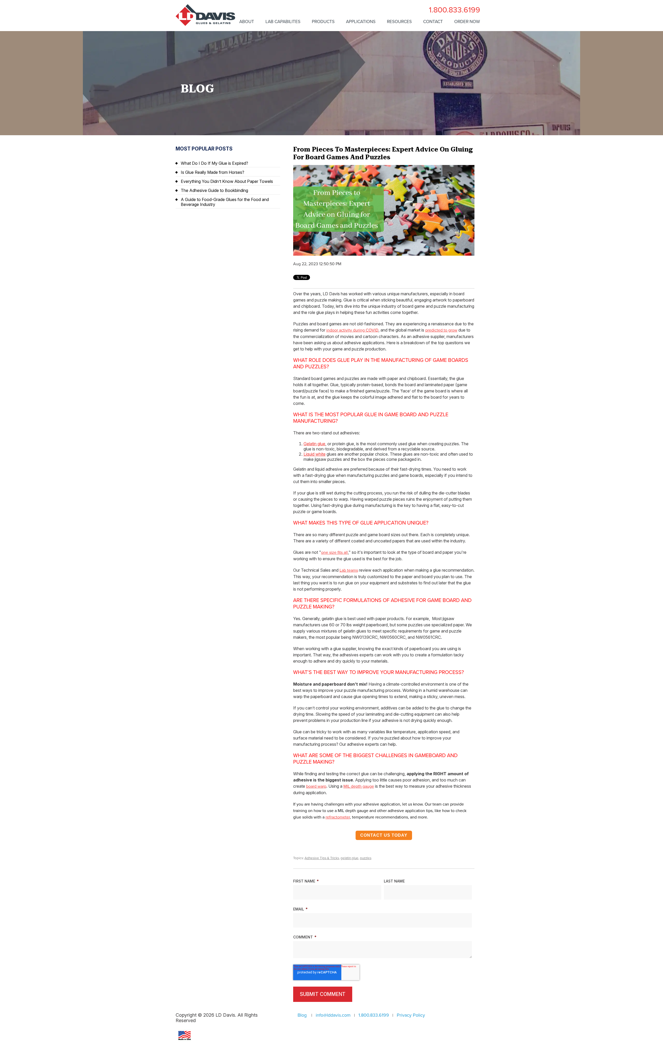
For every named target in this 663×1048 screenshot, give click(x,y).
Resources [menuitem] (399, 21)
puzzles (365, 858)
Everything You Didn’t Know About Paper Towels (227, 181)
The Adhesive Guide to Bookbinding (214, 190)
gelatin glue (349, 858)
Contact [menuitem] (433, 21)
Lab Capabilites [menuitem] (282, 21)
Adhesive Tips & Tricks (322, 858)
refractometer (338, 817)
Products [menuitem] (323, 21)
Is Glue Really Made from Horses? (212, 172)
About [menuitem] (246, 21)
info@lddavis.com (333, 1015)
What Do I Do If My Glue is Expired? (214, 163)
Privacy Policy (411, 1015)
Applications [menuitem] (361, 21)
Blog (302, 1015)
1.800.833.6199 (454, 10)
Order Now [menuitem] (467, 21)
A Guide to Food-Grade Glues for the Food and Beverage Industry (225, 202)
